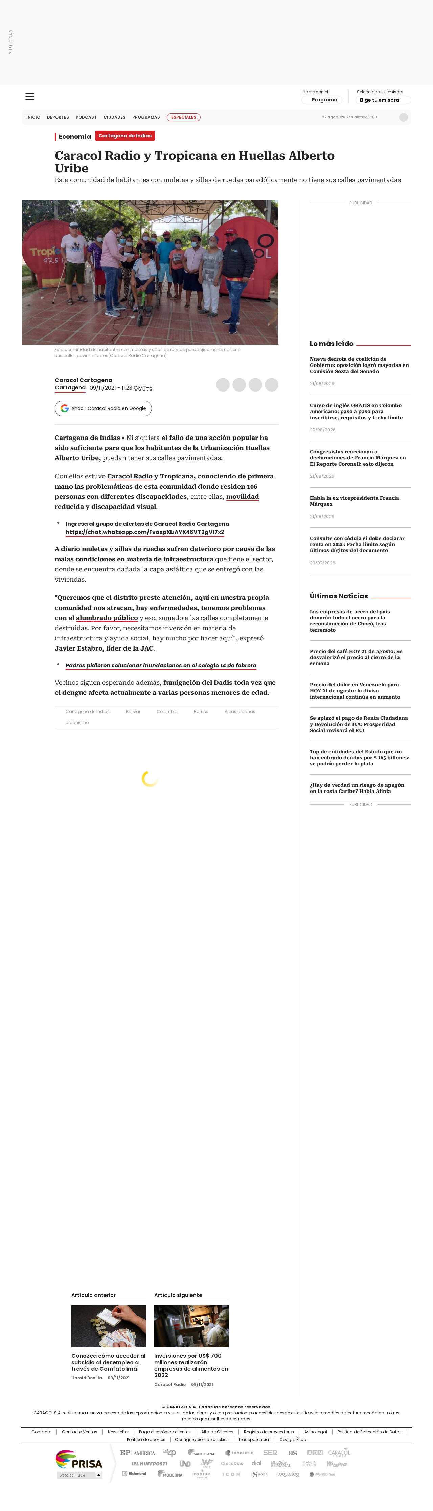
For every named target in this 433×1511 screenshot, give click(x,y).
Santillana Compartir (235, 1452)
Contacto (41, 1432)
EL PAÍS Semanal (279, 1463)
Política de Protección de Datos (370, 1432)
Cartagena (70, 388)
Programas (146, 117)
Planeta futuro (307, 1463)
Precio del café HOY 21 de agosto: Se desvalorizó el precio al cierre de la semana (356, 657)
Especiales (183, 117)
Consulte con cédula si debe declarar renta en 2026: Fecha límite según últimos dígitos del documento (357, 544)
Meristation (321, 1472)
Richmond (134, 1472)
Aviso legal (315, 1432)
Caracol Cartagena (83, 380)
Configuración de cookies (202, 1439)
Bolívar (133, 711)
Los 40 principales (166, 1452)
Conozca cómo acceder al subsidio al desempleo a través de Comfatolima (108, 1362)
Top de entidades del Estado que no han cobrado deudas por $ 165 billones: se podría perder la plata (360, 757)
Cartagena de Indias (88, 711)
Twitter (239, 385)
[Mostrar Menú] (30, 96)
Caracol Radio (217, 97)
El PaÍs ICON (229, 1472)
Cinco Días (229, 1463)
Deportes (58, 117)
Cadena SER (268, 1452)
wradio (203, 1463)
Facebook (223, 385)
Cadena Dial (254, 1463)
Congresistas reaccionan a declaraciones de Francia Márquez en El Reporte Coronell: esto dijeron (358, 458)
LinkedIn (255, 385)
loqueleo (288, 1472)
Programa (324, 99)
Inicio (33, 117)
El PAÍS (136, 1452)
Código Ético (292, 1439)
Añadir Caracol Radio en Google (108, 408)
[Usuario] (403, 117)
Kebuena (335, 1463)
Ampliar (265, 213)
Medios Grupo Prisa (79, 1475)
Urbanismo (77, 722)
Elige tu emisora (379, 100)
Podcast (86, 117)
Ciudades (115, 117)
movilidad (242, 496)
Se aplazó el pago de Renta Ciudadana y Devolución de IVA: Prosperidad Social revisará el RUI (359, 724)
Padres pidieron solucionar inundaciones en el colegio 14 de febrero (161, 665)
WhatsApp (271, 385)
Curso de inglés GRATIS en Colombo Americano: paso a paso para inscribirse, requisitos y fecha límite (356, 411)
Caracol (338, 1452)
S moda (258, 1472)
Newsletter (389, 117)
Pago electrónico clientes (165, 1432)
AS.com (291, 1452)
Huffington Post (146, 1463)
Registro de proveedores (269, 1432)
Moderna (168, 1472)
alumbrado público (107, 617)
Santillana (198, 1452)
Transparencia (253, 1439)
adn (314, 1452)
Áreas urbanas (240, 711)
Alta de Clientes (217, 1432)
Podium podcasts (199, 1472)
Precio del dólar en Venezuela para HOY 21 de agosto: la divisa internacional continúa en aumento (355, 691)
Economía (75, 137)
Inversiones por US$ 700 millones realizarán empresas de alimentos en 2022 (191, 1365)
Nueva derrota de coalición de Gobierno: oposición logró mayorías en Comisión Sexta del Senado (359, 365)
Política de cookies (146, 1439)
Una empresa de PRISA (79, 1458)
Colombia (167, 711)
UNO (182, 1463)
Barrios (201, 711)
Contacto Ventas (79, 1432)
